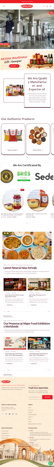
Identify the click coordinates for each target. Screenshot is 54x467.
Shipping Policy (5, 433)
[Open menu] (3, 6)
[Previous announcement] (2, 1)
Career (30, 421)
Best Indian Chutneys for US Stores (37, 296)
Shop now (30, 410)
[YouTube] (9, 414)
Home (29, 407)
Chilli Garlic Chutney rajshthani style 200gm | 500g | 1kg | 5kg (36, 214)
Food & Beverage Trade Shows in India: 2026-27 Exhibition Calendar (38, 354)
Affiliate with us (5, 440)
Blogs (29, 419)
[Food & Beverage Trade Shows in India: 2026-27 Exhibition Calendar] (39, 343)
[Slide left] (23, 157)
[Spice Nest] (6, 381)
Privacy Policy (4, 431)
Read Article (10, 305)
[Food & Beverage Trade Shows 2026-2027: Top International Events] (15, 343)
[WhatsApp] (13, 414)
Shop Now (13, 66)
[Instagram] (6, 414)
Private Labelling (32, 414)
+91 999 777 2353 (34, 444)
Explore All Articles (8, 316)
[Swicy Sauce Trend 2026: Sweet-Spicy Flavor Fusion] (15, 284)
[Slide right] (30, 157)
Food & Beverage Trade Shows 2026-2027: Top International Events (14, 354)
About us (30, 416)
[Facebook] (2, 414)
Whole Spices (37, 150)
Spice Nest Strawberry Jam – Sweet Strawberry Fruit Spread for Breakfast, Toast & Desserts (12, 214)
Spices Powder (12, 150)
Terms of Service (5, 435)
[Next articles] (48, 311)
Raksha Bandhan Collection (35, 423)
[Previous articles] (45, 311)
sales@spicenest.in (34, 445)
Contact (30, 412)
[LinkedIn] (16, 414)
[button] (44, 6)
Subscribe (47, 397)
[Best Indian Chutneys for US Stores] (39, 284)
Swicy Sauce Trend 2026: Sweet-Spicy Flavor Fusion (14, 296)
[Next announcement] (51, 1)
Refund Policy (4, 438)
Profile (3, 442)
